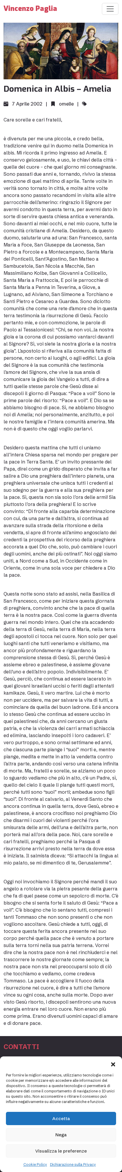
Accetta (61, 1118)
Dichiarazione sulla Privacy (73, 1164)
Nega (61, 1135)
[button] (113, 1064)
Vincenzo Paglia (30, 8)
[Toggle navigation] (110, 9)
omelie (66, 104)
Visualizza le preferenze (61, 1151)
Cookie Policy (35, 1164)
